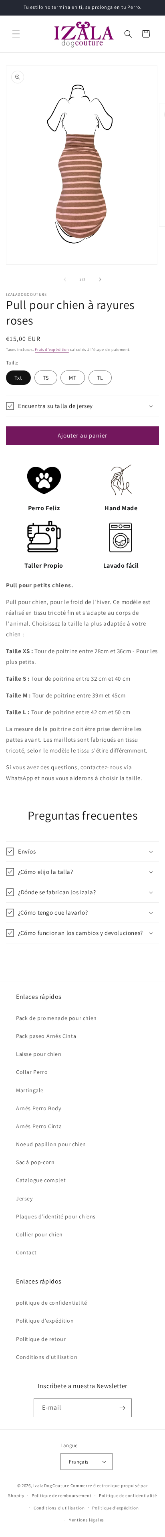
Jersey (24, 1198)
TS (46, 377)
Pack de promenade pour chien (56, 1018)
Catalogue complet (41, 1180)
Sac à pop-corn (35, 1162)
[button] (16, 34)
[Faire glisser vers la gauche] (65, 279)
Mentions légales (86, 1520)
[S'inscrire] (122, 1407)
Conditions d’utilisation (59, 1508)
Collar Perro (32, 1072)
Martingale (30, 1090)
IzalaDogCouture (51, 1485)
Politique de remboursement (61, 1495)
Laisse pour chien (38, 1054)
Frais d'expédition (52, 349)
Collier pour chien (39, 1234)
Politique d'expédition (45, 1320)
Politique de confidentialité (128, 1495)
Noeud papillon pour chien (51, 1144)
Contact (26, 1252)
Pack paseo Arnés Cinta (46, 1036)
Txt (18, 377)
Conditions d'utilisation (46, 1357)
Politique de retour (41, 1339)
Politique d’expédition (115, 1508)
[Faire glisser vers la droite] (100, 279)
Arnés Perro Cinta (39, 1126)
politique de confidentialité (51, 1302)
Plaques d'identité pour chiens (56, 1216)
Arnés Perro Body (38, 1108)
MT (72, 377)
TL (100, 377)
